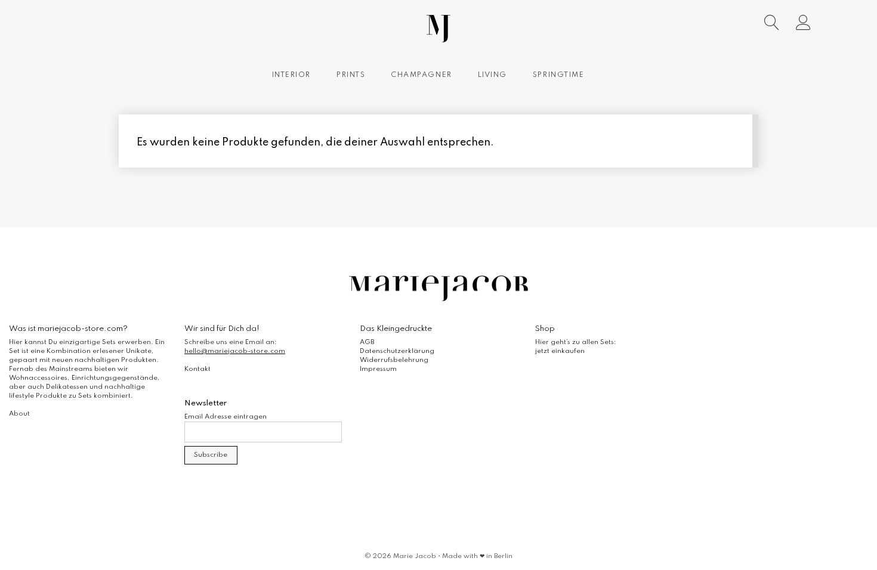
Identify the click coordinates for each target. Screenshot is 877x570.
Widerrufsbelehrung (394, 360)
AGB (367, 342)
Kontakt (197, 369)
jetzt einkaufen (560, 351)
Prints (350, 75)
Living (492, 75)
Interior (291, 75)
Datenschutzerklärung (397, 351)
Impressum (378, 369)
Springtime (558, 75)
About (19, 413)
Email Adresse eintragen (225, 416)
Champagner (421, 75)
